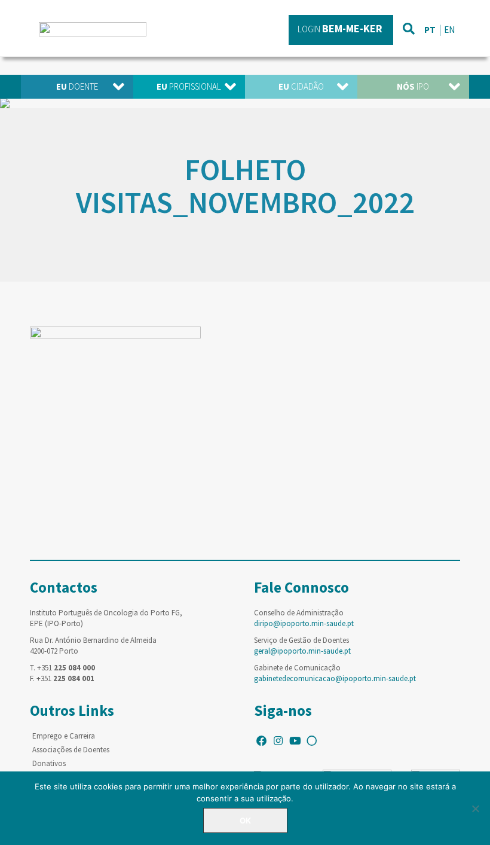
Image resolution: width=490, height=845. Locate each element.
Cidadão (301, 86)
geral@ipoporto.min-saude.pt (302, 651)
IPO (413, 86)
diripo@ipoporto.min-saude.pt (304, 623)
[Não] (475, 809)
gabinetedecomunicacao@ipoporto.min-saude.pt (335, 678)
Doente (77, 86)
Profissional (189, 86)
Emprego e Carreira (63, 736)
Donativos (49, 763)
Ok (245, 820)
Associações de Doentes (70, 750)
